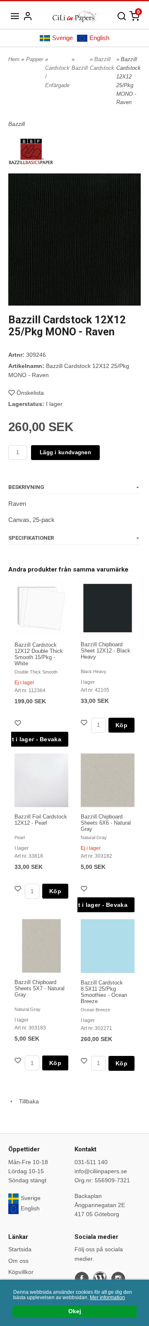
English (99, 37)
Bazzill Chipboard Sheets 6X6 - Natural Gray (106, 823)
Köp (121, 725)
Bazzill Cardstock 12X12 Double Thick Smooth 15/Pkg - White (38, 654)
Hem (13, 59)
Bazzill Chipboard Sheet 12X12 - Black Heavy (105, 650)
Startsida (19, 1249)
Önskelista (30, 392)
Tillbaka (26, 1101)
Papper (34, 59)
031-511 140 (91, 1162)
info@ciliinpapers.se (100, 1171)
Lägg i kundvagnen (65, 452)
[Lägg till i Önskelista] (18, 724)
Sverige (62, 37)
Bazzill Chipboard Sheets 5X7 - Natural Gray (39, 988)
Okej (74, 1311)
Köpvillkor (21, 1272)
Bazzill (80, 68)
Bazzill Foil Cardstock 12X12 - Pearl (40, 820)
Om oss (18, 1260)
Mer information (107, 1297)
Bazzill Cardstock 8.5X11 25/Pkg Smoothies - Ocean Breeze (104, 992)
